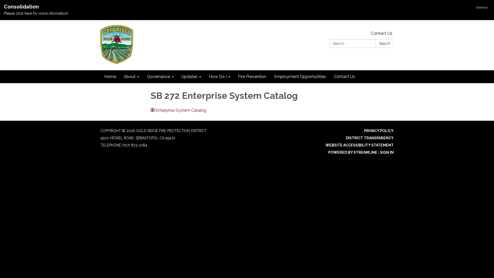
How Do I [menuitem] (218, 76)
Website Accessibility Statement (359, 145)
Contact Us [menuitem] (344, 76)
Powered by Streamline (352, 152)
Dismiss (482, 7)
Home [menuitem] (110, 76)
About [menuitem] (130, 76)
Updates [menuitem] (189, 76)
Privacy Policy (379, 131)
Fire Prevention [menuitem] (252, 76)
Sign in (387, 152)
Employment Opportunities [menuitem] (300, 76)
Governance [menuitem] (158, 76)
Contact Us (381, 33)
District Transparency (370, 138)
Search (384, 43)
